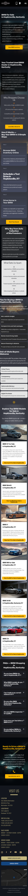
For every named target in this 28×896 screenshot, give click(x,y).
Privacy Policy (11, 890)
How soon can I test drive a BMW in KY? (13, 721)
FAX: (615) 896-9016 (6, 825)
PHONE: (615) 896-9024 (7, 823)
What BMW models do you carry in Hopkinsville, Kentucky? (13, 684)
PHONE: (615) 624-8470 (7, 821)
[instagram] (2, 852)
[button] (14, 47)
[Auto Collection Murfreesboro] (5, 3)
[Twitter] (10, 852)
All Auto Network (16, 892)
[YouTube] (16, 852)
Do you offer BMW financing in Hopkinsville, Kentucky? (13, 703)
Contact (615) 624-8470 (14, 858)
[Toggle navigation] (25, 3)
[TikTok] (21, 852)
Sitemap (18, 890)
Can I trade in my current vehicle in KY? (12, 693)
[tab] (14, 674)
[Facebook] (6, 852)
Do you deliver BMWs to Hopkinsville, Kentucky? (12, 730)
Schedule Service (14, 863)
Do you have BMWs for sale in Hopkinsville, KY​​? (12, 674)
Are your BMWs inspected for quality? (13, 713)
